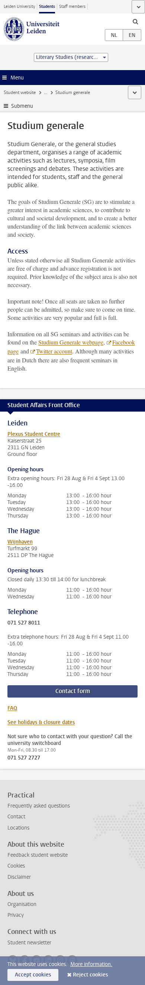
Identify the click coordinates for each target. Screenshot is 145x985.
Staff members (72, 6)
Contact (16, 816)
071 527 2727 (23, 758)
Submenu (22, 106)
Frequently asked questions (38, 805)
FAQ (12, 708)
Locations (18, 827)
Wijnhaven (20, 541)
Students (47, 6)
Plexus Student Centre (33, 434)
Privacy (15, 915)
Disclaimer (19, 877)
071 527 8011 (23, 623)
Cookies (16, 865)
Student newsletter (29, 942)
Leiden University (19, 6)
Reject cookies (90, 974)
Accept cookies (33, 974)
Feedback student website (37, 855)
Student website (20, 92)
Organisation (21, 904)
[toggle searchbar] (135, 21)
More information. (91, 964)
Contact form (72, 691)
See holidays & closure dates (41, 722)
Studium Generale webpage (70, 342)
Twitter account (54, 351)
